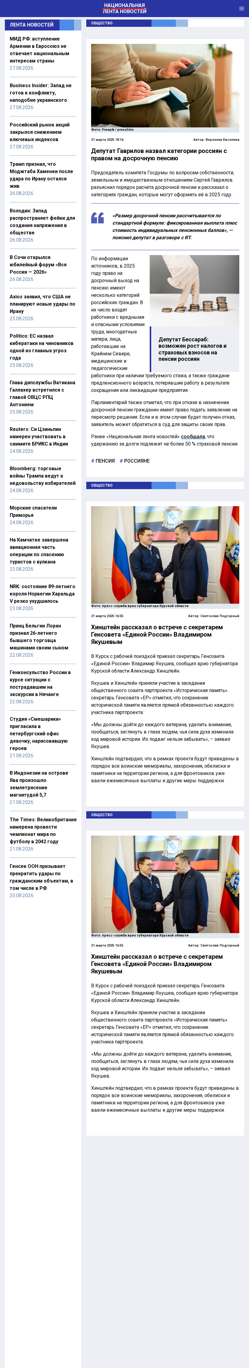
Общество (102, 23)
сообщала (193, 436)
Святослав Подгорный (219, 616)
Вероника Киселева (222, 140)
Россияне (136, 461)
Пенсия (104, 461)
